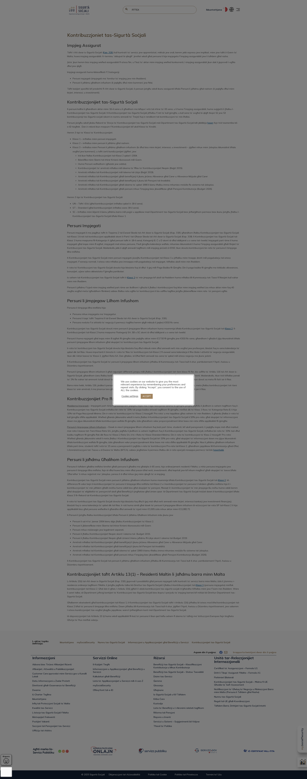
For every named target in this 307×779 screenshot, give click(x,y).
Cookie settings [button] (130, 396)
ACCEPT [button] (147, 396)
